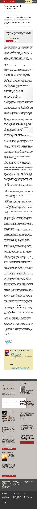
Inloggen (34, 1)
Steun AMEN (15, 498)
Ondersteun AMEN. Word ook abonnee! (24, 380)
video (24, 296)
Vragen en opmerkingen (28, 497)
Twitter (3, 498)
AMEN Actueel (4, 496)
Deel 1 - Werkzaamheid (8, 340)
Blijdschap (12, 353)
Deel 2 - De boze (7, 341)
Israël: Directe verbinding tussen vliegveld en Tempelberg (20, 367)
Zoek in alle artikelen (5, 497)
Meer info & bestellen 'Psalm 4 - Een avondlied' (8, 476)
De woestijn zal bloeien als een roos (16, 357)
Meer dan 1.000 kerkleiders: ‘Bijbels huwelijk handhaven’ (19, 368)
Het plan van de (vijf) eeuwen (15, 355)
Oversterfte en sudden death (15, 366)
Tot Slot (14, 362)
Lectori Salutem (16, 352)
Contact (3, 488)
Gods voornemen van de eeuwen (16, 354)
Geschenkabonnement (17, 496)
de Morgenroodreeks (7, 389)
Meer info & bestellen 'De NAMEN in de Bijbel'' (27, 442)
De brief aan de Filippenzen (17, 211)
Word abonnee (27, 1)
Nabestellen (26, 496)
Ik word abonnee (9, 41)
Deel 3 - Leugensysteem (8, 342)
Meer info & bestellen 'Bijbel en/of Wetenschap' (8, 448)
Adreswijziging (26, 495)
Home (3, 495)
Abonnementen (15, 495)
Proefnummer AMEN (17, 497)
